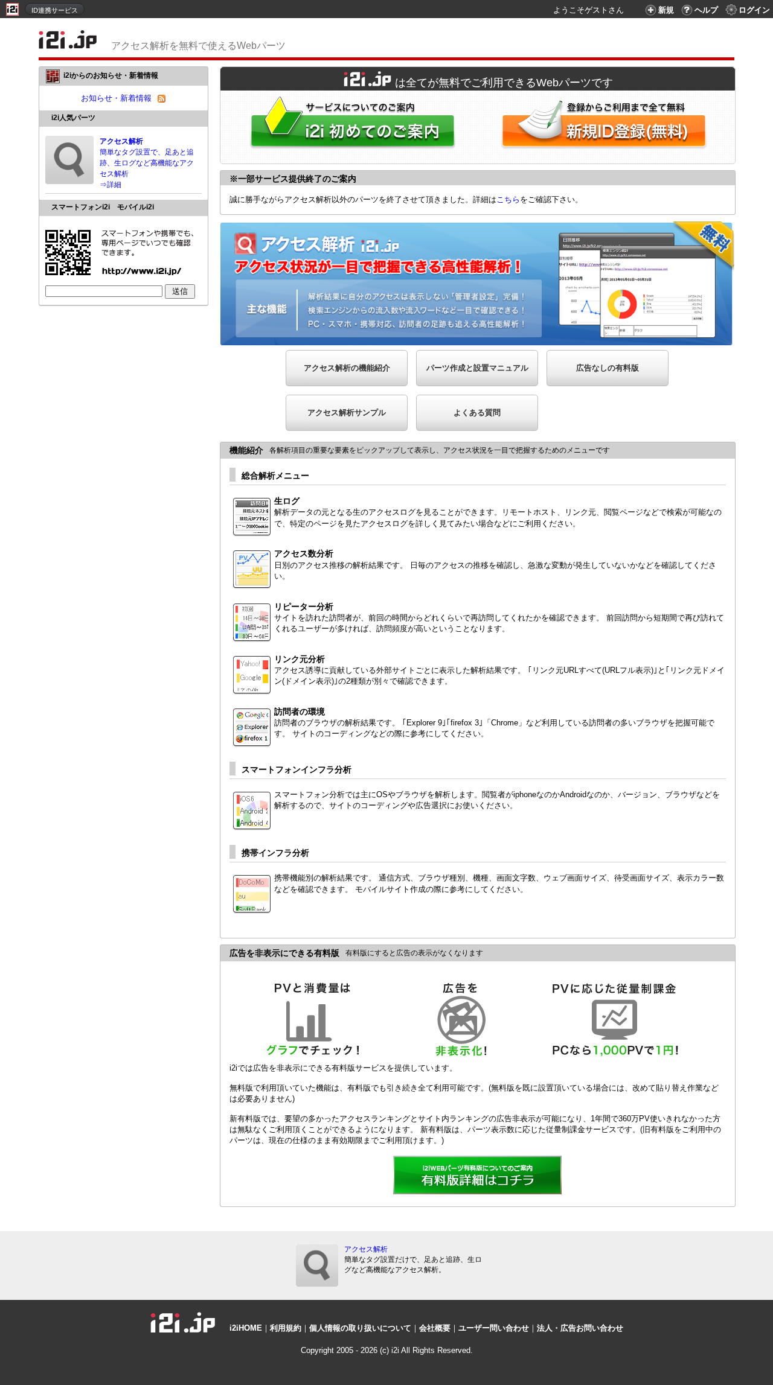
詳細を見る (477, 1176)
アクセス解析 (366, 1249)
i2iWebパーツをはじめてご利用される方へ (349, 127)
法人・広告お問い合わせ (580, 1327)
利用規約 (285, 1327)
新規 (666, 9)
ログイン (754, 9)
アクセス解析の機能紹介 (347, 367)
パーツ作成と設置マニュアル (477, 367)
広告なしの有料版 (607, 367)
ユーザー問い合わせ (493, 1327)
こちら (508, 199)
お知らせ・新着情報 (116, 98)
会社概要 (435, 1327)
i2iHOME (245, 1327)
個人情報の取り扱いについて (360, 1327)
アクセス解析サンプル (346, 412)
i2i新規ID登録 (606, 127)
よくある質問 (477, 412)
